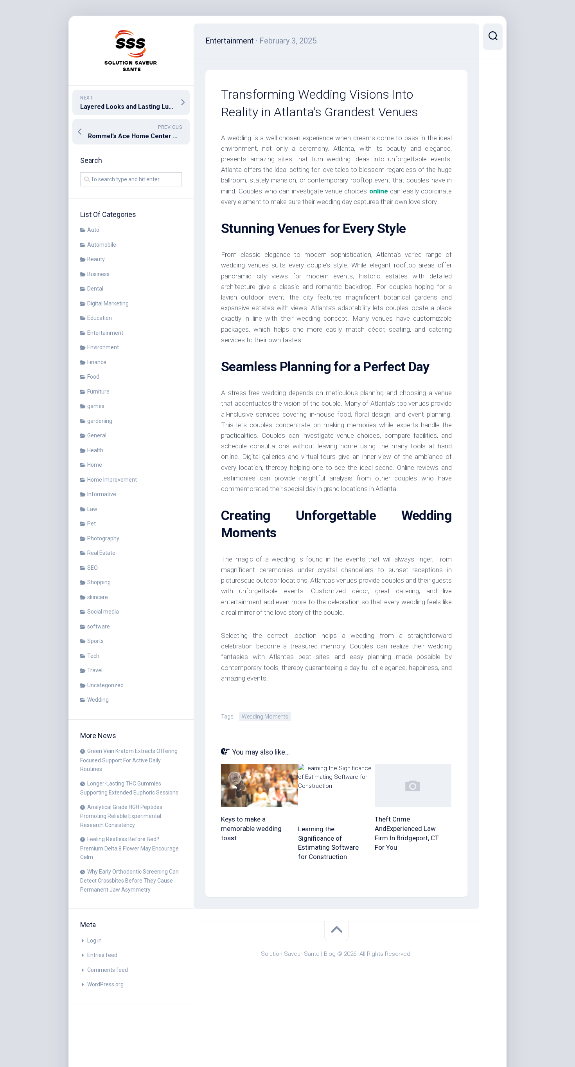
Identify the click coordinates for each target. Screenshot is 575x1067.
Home (94, 465)
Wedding (98, 700)
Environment (103, 347)
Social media (103, 611)
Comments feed (107, 970)
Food (93, 377)
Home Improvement (112, 480)
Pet (91, 523)
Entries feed (102, 955)
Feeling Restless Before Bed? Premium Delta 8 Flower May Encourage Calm (129, 848)
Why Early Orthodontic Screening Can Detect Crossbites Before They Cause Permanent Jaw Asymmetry (129, 880)
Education (99, 318)
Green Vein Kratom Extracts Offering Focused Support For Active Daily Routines (129, 760)
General (96, 435)
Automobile (101, 245)
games (95, 406)
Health (95, 450)
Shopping (99, 582)
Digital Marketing (108, 303)
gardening (99, 421)
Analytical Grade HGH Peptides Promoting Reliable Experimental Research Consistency (121, 816)
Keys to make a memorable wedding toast (251, 828)
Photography (103, 538)
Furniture (98, 391)
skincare (97, 597)
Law (92, 509)
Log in (94, 940)
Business (98, 274)
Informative (101, 494)
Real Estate (101, 553)
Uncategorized (105, 685)
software (98, 626)
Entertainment (105, 333)
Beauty (96, 259)
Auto (93, 230)
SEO (92, 568)
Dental (95, 288)
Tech (93, 656)
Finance (96, 362)
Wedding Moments (265, 716)
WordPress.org (105, 984)
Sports (95, 641)
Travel (94, 670)
